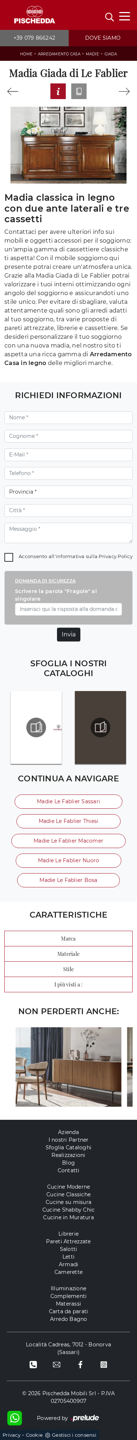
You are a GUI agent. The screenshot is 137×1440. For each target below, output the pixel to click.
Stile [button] (68, 969)
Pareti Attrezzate (68, 1241)
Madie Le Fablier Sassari (68, 801)
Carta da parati (68, 1311)
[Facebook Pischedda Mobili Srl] (80, 1364)
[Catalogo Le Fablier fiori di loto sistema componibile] (101, 727)
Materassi (68, 1303)
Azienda (68, 1132)
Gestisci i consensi (74, 1435)
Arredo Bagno (68, 1319)
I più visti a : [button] (68, 984)
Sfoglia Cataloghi (68, 1147)
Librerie (68, 1234)
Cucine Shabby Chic (68, 1209)
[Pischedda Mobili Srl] (34, 15)
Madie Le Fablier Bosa (68, 880)
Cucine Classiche (68, 1194)
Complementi (68, 1296)
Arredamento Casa (59, 54)
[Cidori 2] (124, 91)
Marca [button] (68, 938)
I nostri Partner (69, 1140)
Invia (69, 634)
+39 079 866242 (35, 38)
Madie (92, 54)
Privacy (11, 1435)
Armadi (69, 1264)
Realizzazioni (68, 1155)
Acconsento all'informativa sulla (76, 556)
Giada (110, 54)
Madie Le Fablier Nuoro (68, 860)
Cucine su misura (68, 1202)
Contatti (69, 1170)
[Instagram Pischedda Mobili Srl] (104, 1364)
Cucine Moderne (68, 1187)
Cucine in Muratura (68, 1217)
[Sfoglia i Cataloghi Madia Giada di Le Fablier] (79, 91)
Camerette (68, 1272)
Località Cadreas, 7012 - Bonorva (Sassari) (68, 1348)
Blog (68, 1163)
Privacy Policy (116, 556)
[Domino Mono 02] (12, 91)
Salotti (68, 1249)
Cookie (34, 1435)
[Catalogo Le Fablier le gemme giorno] (36, 727)
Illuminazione (68, 1288)
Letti (68, 1256)
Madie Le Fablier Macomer (68, 840)
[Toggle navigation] (124, 16)
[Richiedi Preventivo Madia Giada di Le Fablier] (58, 91)
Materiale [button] (68, 953)
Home (26, 54)
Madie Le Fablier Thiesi (69, 821)
